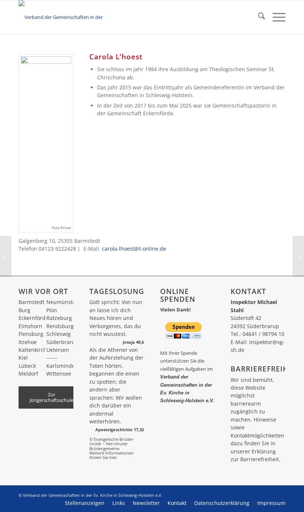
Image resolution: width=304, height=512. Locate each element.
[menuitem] (258, 17)
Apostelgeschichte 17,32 (119, 429)
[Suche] (258, 17)
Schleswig (58, 333)
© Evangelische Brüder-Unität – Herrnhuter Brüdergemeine (112, 443)
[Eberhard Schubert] (298, 256)
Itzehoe (28, 342)
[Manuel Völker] (5, 256)
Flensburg (31, 333)
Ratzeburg (59, 317)
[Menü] (275, 17)
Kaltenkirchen (36, 349)
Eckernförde (34, 317)
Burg (24, 310)
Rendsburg (60, 326)
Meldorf (28, 373)
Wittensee (58, 373)
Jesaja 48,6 (133, 342)
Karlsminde (60, 365)
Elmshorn (30, 326)
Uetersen (57, 349)
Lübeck (27, 365)
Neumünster (62, 301)
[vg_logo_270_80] (69, 17)
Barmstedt (31, 301)
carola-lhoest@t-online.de (134, 248)
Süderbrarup (62, 342)
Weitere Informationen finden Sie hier (111, 455)
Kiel (23, 357)
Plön (51, 310)
